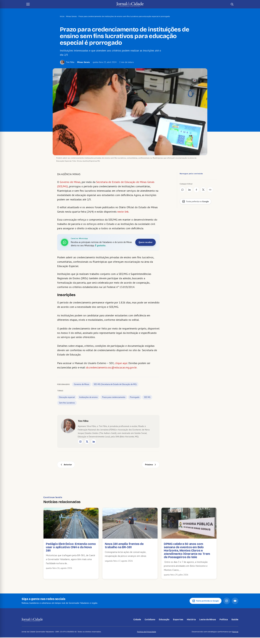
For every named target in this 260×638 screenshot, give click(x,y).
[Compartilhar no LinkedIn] (189, 190)
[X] (87, 441)
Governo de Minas (70, 182)
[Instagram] (80, 441)
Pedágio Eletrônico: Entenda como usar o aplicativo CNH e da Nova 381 (71, 547)
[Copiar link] (210, 190)
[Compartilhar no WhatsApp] (182, 190)
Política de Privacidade (146, 631)
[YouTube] (235, 601)
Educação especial (67, 397)
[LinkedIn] (93, 441)
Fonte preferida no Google (207, 601)
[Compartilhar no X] (203, 190)
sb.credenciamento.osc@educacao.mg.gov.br (111, 367)
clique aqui (121, 363)
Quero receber (145, 242)
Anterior (68, 464)
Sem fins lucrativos (67, 403)
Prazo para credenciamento (113, 397)
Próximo (149, 464)
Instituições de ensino (88, 397)
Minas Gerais (71, 16)
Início (62, 16)
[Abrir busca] (232, 4)
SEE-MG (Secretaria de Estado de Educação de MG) (115, 384)
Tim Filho (70, 62)
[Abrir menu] (28, 4)
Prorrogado (134, 397)
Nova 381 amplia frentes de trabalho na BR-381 (124, 545)
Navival (235, 631)
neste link (122, 211)
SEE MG (147, 397)
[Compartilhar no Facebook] (196, 190)
